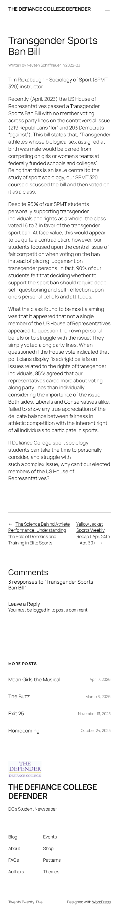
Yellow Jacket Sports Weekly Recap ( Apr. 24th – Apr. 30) (93, 533)
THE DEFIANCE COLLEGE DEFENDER (49, 8)
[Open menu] (107, 9)
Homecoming (24, 731)
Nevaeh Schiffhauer (44, 65)
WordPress (101, 901)
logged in (41, 610)
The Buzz (19, 696)
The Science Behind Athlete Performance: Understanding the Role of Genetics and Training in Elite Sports (39, 533)
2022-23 (72, 65)
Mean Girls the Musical (34, 679)
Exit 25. (16, 713)
